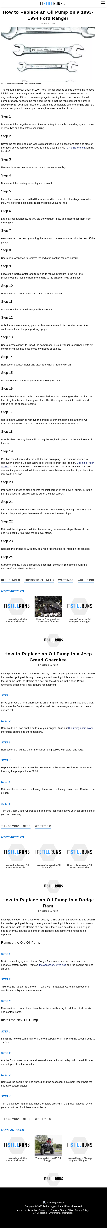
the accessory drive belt (52, 965)
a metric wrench (76, 147)
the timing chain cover (80, 728)
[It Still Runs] (52, 3)
